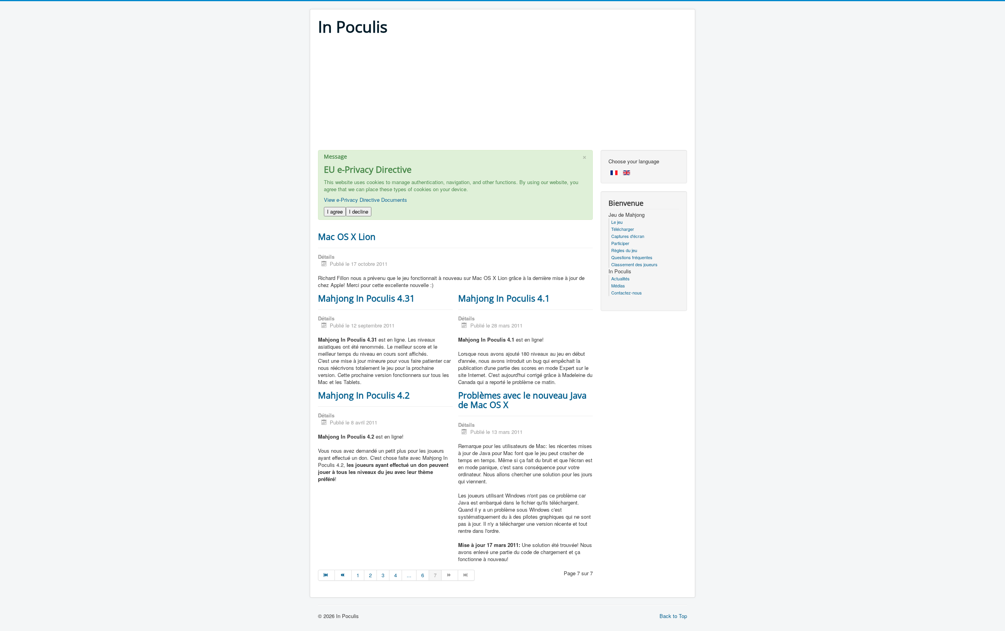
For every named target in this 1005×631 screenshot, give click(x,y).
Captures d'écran (627, 236)
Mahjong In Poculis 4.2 (364, 395)
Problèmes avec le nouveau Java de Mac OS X (522, 399)
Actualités (620, 278)
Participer (620, 243)
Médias (618, 285)
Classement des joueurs (634, 264)
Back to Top (673, 616)
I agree (335, 211)
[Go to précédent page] (343, 575)
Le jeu (617, 222)
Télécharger (622, 229)
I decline (358, 211)
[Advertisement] (502, 95)
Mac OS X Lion (347, 236)
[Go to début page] (326, 575)
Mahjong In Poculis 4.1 (504, 298)
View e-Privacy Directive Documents (365, 199)
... (409, 575)
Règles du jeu (624, 250)
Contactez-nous (626, 292)
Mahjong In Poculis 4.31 (366, 298)
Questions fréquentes (631, 257)
